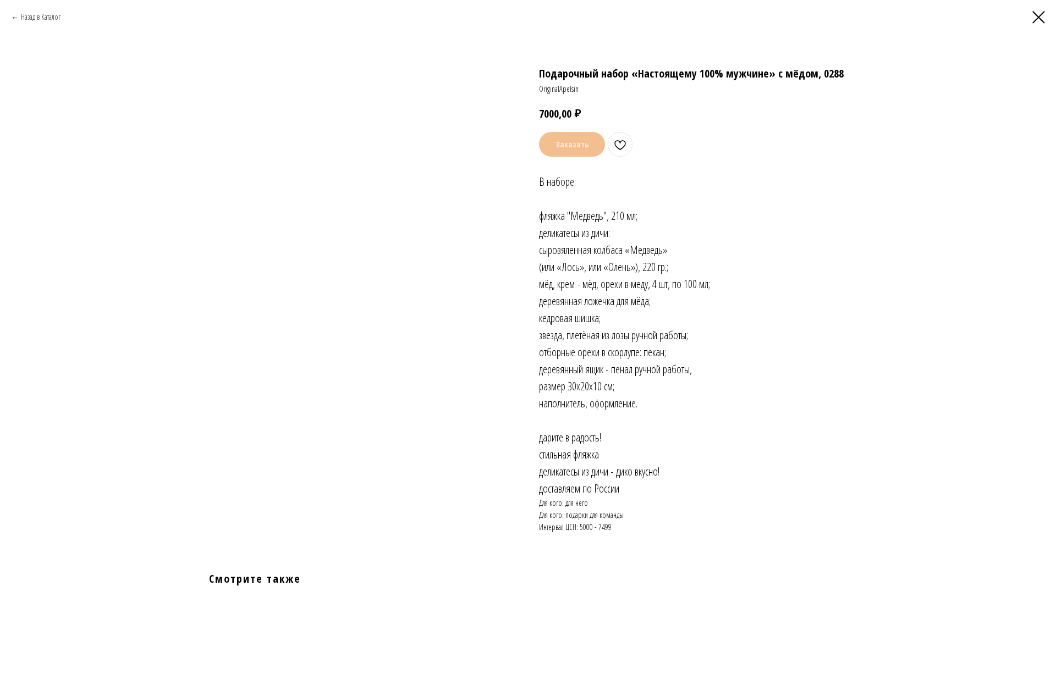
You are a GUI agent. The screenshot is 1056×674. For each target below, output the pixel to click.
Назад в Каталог (41, 17)
